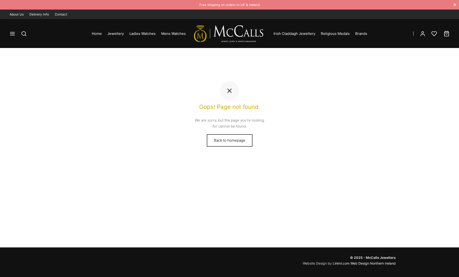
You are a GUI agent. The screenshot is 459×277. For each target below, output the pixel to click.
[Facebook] (436, 14)
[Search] (24, 34)
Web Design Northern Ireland (373, 263)
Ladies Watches (142, 33)
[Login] (423, 34)
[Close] (455, 4)
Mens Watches (173, 33)
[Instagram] (445, 14)
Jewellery (115, 33)
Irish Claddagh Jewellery (294, 33)
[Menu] (12, 33)
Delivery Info (39, 14)
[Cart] (446, 34)
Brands (361, 33)
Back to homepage (229, 140)
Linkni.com (341, 263)
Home (97, 33)
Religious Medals (335, 33)
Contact (61, 14)
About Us (17, 14)
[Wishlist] (434, 34)
